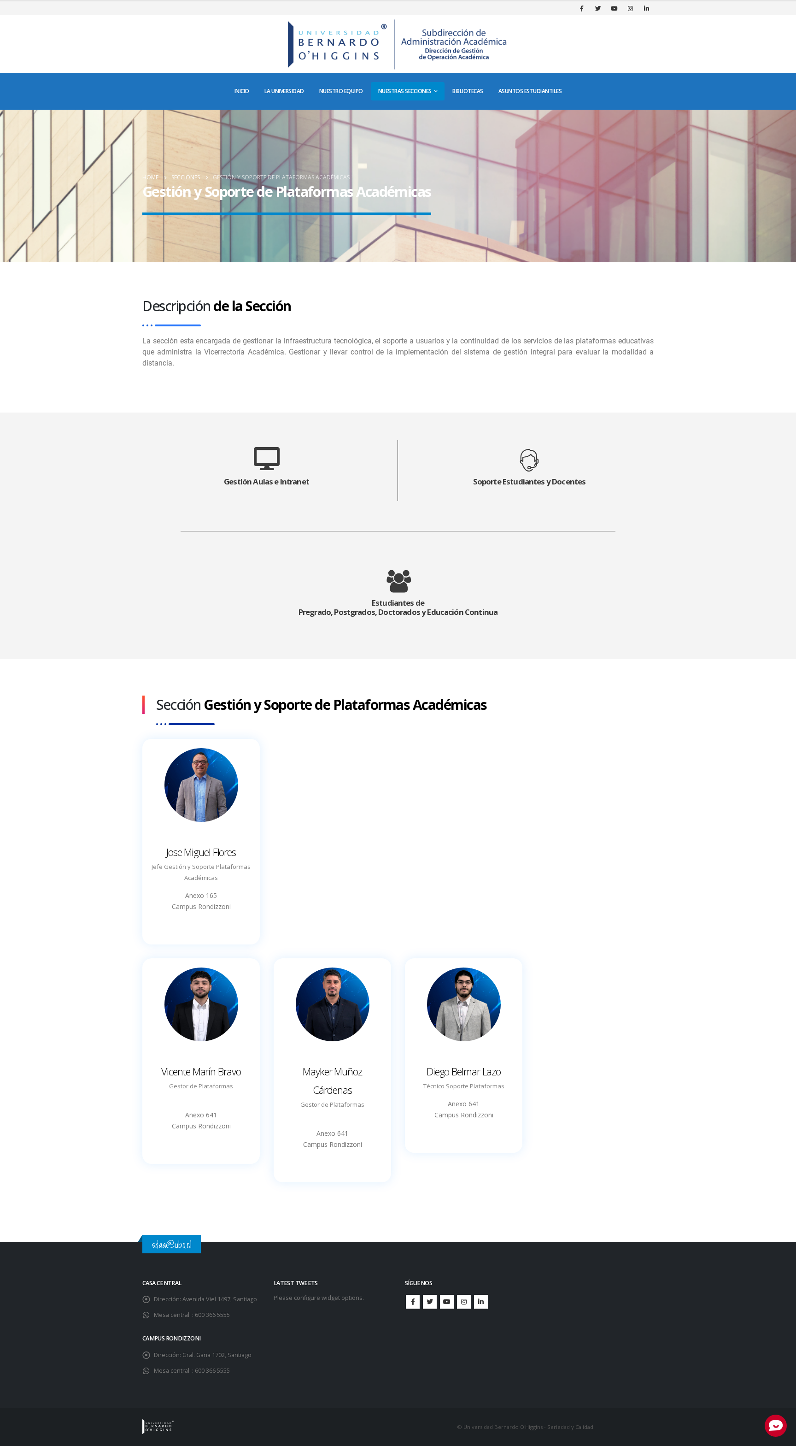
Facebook (413, 1302)
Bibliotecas (467, 91)
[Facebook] (582, 8)
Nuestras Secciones (405, 91)
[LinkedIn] (646, 8)
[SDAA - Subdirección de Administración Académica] (398, 44)
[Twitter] (598, 8)
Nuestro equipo (341, 91)
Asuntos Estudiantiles (530, 91)
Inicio (241, 91)
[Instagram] (630, 8)
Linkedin (481, 1302)
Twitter (430, 1302)
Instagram (464, 1302)
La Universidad (284, 91)
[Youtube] (614, 8)
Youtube (447, 1302)
